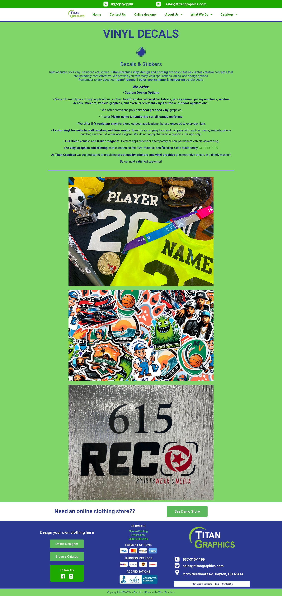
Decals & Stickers (141, 64)
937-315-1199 (122, 4)
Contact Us (118, 14)
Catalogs (227, 14)
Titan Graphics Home (201, 584)
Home (97, 14)
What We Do (200, 14)
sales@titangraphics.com (186, 4)
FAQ (217, 584)
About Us (172, 14)
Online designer (145, 14)
